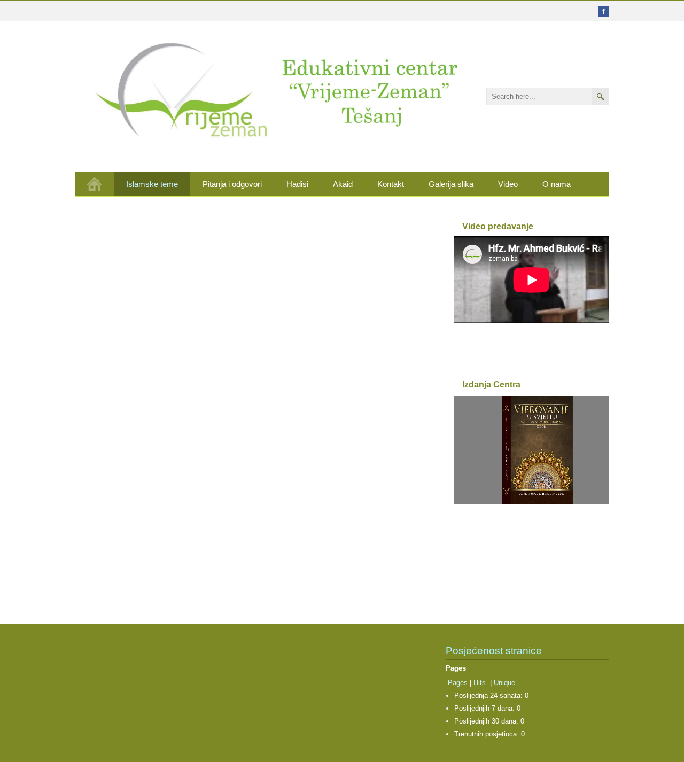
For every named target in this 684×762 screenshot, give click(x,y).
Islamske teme (152, 184)
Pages (458, 683)
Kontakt (390, 184)
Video (508, 184)
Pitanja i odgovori (232, 184)
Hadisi (297, 184)
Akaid (343, 184)
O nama (556, 184)
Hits (480, 683)
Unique (504, 683)
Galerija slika (451, 184)
